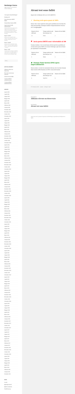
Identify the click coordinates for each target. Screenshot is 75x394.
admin (42, 86)
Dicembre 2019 (7, 268)
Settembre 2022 (7, 195)
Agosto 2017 (6, 330)
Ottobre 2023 (7, 167)
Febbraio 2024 (7, 158)
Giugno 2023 (7, 175)
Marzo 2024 (6, 155)
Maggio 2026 (7, 98)
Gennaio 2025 (7, 133)
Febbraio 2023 (7, 184)
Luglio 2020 (6, 252)
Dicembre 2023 (7, 162)
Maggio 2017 (7, 336)
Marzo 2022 (6, 208)
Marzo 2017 (6, 341)
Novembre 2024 (7, 138)
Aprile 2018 (6, 312)
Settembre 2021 (7, 222)
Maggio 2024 (7, 151)
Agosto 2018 (6, 303)
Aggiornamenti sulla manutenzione (10, 29)
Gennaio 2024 (7, 160)
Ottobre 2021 (7, 219)
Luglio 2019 (6, 279)
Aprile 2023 (6, 180)
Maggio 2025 (7, 125)
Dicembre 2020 (7, 241)
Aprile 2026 (6, 100)
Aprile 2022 (6, 206)
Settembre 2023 (7, 169)
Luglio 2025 (6, 120)
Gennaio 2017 (7, 345)
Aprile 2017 (6, 338)
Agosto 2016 (6, 356)
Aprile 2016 (6, 365)
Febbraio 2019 (7, 290)
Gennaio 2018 (7, 318)
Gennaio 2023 (7, 186)
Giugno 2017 (7, 334)
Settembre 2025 (7, 116)
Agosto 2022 (6, 197)
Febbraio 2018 (7, 316)
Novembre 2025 (7, 111)
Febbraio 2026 (7, 105)
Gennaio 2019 (7, 292)
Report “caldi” (11, 52)
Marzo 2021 (6, 235)
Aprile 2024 (6, 153)
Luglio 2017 (6, 332)
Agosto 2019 (6, 277)
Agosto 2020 (6, 250)
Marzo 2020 (6, 261)
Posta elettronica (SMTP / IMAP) (9, 20)
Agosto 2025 (6, 118)
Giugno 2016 (7, 360)
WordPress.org (7, 389)
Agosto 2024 (6, 144)
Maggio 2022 (7, 204)
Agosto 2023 (6, 171)
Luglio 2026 (6, 94)
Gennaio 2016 (7, 371)
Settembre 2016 (7, 354)
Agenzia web (45, 116)
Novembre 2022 (7, 191)
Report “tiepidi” (10, 45)
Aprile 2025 (6, 127)
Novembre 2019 (7, 270)
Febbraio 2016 (7, 369)
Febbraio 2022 (7, 211)
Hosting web (7, 17)
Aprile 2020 (6, 259)
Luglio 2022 (6, 200)
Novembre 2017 (7, 323)
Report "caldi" (48, 86)
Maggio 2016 (7, 363)
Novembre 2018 (7, 296)
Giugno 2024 (7, 149)
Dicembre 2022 (7, 189)
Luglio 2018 (6, 305)
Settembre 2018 (7, 301)
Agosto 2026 (6, 92)
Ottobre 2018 (7, 299)
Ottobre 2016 (7, 352)
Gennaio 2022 (7, 213)
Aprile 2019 (6, 285)
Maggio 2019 (7, 283)
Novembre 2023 (7, 164)
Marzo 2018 (6, 314)
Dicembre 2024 (7, 136)
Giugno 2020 (7, 255)
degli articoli (8, 384)
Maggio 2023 (7, 178)
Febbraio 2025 (7, 131)
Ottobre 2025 (7, 114)
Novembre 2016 (7, 349)
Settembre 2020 (7, 248)
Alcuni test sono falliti (8, 76)
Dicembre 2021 (7, 215)
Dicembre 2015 (7, 374)
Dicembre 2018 (7, 294)
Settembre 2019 (7, 274)
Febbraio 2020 (7, 263)
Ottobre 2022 (7, 193)
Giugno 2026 (7, 96)
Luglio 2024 (6, 147)
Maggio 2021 (7, 230)
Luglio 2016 (6, 358)
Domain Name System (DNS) (10, 23)
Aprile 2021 (6, 233)
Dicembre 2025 (7, 109)
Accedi (5, 382)
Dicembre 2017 (7, 321)
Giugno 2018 (7, 307)
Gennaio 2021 (7, 239)
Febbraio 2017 (7, 343)
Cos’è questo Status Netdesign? (10, 14)
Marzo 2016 (6, 367)
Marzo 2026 (6, 103)
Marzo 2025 (6, 129)
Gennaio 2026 (7, 107)
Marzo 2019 (6, 288)
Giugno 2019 (7, 281)
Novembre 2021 (7, 217)
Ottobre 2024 (7, 140)
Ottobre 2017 (7, 325)
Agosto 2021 (6, 224)
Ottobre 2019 (7, 272)
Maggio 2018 (7, 310)
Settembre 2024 (7, 142)
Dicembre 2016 (7, 347)
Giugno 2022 (7, 202)
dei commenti (8, 386)
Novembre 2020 (7, 244)
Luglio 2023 (6, 173)
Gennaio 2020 (7, 266)
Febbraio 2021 (7, 237)
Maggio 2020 (7, 257)
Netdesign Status (10, 5)
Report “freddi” (10, 38)
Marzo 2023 (6, 182)
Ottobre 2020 (7, 246)
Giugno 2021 (7, 228)
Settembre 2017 (7, 327)
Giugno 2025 (7, 122)
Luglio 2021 (6, 226)
